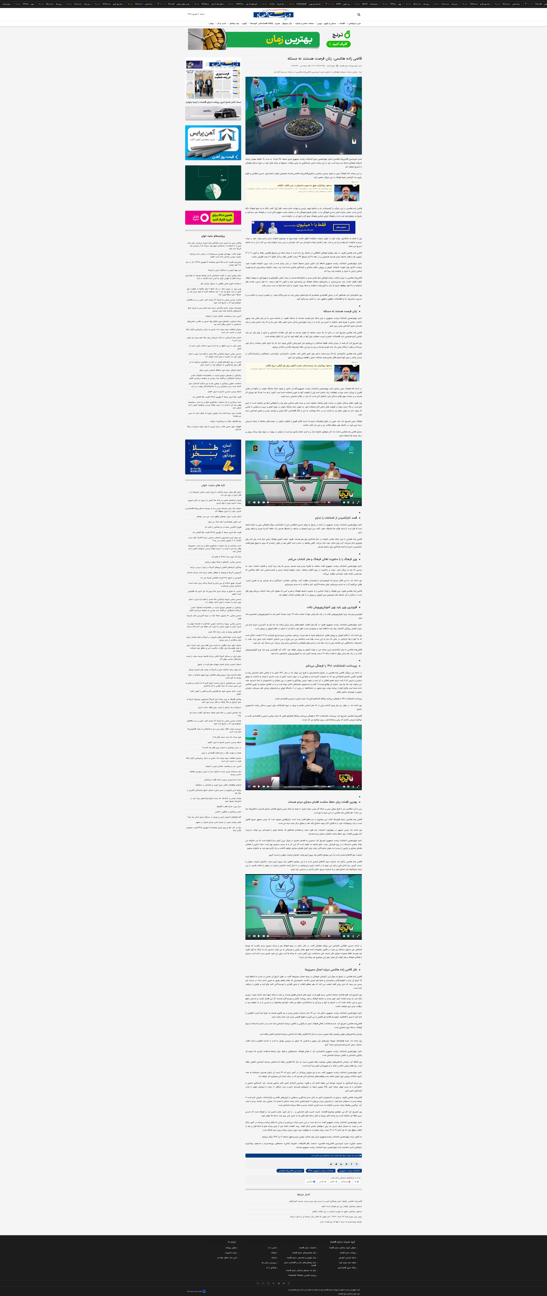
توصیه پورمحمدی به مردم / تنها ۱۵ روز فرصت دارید (341, 1221)
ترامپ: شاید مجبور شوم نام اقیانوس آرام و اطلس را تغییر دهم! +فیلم (215, 693)
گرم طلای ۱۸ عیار (533, 4)
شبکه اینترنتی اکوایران (347, 1257)
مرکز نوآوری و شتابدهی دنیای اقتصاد (301, 1257)
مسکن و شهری (330, 23)
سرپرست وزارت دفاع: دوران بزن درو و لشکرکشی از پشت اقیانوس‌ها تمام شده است (214, 730)
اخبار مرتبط (303, 1195)
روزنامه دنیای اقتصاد (348, 1252)
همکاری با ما (271, 1267)
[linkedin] (341, 1164)
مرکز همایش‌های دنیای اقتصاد (304, 1252)
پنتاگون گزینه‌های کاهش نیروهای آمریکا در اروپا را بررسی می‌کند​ (215, 567)
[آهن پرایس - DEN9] (213, 142)
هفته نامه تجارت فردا (347, 1262)
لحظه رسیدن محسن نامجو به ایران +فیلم (224, 391)
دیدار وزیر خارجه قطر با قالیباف (229, 806)
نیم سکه (369, 4)
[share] (268, 1283)
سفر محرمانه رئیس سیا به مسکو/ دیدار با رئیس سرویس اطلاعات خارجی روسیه (215, 773)
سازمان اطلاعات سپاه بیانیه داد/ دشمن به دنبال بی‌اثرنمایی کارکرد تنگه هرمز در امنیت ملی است (213, 331)
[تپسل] (253, 222)
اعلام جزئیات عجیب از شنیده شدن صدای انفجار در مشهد (218, 822)
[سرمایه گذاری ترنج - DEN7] (273, 39)
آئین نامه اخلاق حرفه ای (227, 1257)
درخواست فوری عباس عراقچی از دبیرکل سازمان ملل (220, 283)
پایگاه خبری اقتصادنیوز (347, 1267)
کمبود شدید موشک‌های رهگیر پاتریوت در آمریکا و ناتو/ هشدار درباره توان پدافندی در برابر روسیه (213, 639)
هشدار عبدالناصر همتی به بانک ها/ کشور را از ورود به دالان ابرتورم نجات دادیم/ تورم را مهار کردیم (214, 502)
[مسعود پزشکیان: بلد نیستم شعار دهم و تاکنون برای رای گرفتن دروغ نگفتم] (346, 373)
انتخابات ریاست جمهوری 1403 (320, 1170)
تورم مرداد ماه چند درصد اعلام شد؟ (227, 737)
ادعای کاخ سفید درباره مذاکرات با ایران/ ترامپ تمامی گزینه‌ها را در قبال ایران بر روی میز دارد (215, 494)
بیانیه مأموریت (231, 1252)
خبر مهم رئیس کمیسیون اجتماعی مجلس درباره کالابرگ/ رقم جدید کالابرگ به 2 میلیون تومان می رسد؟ (214, 539)
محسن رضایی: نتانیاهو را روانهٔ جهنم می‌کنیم (223, 562)
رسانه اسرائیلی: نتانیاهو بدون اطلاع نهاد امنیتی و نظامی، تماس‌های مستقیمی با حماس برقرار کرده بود (214, 323)
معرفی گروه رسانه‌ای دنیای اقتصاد (342, 1247)
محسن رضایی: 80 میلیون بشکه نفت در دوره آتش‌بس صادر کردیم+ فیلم (214, 617)
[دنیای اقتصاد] (273, 14)
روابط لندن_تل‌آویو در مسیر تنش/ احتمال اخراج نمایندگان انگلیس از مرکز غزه (214, 792)
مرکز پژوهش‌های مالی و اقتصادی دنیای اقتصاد (300, 1264)
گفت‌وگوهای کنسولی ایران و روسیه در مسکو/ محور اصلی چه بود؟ (214, 817)
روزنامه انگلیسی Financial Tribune (302, 1275)
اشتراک (273, 1257)
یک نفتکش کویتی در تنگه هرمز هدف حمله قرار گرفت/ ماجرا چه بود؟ (215, 714)
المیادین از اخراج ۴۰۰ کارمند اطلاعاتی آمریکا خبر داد (220, 578)
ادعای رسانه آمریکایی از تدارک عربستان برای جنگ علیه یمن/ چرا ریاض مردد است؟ (214, 339)
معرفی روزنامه (231, 1247)
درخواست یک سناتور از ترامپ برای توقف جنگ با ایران (219, 707)
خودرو (277, 23)
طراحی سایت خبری (196, 1291)
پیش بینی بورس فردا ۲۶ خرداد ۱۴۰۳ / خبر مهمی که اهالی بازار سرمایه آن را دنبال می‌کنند (326, 1216)
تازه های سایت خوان (213, 485)
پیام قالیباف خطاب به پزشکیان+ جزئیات (225, 421)
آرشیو (244, 23)
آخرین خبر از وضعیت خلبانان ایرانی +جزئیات (223, 316)
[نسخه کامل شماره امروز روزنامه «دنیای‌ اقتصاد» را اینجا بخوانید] (213, 78)
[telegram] (336, 1164)
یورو (314, 4)
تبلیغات (273, 1252)
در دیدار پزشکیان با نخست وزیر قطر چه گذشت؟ (221, 747)
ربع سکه (340, 4)
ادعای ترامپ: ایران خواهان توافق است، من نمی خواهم (219, 516)
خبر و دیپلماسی (354, 23)
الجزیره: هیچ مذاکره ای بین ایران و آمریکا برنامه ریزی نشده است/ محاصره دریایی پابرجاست (214, 584)
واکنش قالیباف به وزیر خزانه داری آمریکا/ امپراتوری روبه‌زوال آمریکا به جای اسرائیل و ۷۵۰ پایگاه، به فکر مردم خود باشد (213, 701)
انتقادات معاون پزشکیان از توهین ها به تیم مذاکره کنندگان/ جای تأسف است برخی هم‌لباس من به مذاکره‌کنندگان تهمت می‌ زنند (215, 385)
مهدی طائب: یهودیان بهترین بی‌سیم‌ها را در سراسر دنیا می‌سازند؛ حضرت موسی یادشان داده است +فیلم (215, 255)
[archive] (258, 1283)
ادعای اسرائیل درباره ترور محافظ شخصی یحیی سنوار (220, 370)
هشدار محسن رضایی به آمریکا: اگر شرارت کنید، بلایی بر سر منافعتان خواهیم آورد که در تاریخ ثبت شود (214, 301)
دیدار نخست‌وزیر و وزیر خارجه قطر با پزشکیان (222, 779)
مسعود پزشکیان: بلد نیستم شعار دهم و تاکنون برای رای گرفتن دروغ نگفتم (299, 365)
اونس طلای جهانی (465, 4)
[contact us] (263, 1283)
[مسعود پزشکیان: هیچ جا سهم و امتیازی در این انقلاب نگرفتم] (346, 193)
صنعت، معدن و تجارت (304, 23)
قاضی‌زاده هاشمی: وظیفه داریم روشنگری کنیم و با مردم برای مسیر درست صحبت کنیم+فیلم (325, 1201)
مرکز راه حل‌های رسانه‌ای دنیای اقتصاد (301, 1270)
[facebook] (351, 1164)
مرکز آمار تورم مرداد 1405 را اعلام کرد (226, 556)
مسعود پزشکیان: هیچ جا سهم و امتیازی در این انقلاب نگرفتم (305, 185)
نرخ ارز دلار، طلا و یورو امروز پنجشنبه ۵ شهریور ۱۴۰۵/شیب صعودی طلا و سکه (213, 829)
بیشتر (211, 23)
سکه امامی (430, 4)
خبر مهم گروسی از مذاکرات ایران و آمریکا (224, 270)
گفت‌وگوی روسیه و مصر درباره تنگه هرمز (224, 632)
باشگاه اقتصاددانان (265, 23)
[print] (331, 1164)
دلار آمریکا (195, 4)
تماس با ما (272, 1247)
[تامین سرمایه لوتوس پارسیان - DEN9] (213, 182)
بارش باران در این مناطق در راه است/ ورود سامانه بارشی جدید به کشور (215, 347)
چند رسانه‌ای (234, 23)
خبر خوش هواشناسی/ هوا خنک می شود (224, 521)
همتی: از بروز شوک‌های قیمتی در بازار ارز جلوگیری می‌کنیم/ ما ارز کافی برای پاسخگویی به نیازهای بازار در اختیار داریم (215, 363)
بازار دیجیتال (287, 23)
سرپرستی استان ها (269, 1262)
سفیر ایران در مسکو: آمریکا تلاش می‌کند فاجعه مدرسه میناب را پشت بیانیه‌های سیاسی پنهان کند (213, 658)
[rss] (273, 1283)
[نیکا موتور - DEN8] (213, 113)
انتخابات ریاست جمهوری (349, 1170)
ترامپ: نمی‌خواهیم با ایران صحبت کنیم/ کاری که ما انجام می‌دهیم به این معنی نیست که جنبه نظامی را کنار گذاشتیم (213, 684)
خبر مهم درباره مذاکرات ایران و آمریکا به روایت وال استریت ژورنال (215, 669)
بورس (319, 23)
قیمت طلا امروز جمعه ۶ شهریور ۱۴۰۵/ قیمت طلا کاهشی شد (216, 397)
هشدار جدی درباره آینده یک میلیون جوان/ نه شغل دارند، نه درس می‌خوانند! (214, 415)
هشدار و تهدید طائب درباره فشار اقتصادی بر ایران (221, 753)
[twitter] (346, 1164)
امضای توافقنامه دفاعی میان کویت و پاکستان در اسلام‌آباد (218, 785)
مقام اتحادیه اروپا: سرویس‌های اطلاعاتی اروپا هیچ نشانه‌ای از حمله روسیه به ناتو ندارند (214, 676)
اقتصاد (342, 23)
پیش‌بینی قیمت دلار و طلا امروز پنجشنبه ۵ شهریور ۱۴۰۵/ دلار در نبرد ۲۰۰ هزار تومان (213, 263)
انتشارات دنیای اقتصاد (307, 1247)
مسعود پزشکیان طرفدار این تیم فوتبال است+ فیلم (342, 1206)
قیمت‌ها (253, 23)
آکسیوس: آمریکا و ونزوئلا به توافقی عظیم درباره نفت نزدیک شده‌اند (214, 572)
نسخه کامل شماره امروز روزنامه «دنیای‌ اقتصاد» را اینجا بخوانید (213, 102)
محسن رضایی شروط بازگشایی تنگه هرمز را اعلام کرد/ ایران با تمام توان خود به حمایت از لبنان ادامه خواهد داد (215, 355)
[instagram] (289, 1283)
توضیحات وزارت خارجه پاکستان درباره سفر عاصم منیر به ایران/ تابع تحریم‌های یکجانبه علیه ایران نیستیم (214, 309)
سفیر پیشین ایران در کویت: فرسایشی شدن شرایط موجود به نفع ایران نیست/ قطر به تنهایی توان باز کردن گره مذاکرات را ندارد (213, 277)
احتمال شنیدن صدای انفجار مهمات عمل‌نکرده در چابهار (219, 664)
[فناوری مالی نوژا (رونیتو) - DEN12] (213, 457)
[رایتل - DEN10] (213, 218)
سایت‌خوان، (350, 1155)
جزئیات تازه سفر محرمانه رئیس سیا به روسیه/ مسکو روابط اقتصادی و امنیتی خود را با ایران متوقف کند (213, 510)
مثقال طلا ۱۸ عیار (499, 4)
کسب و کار (221, 23)
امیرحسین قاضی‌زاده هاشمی (290, 1170)
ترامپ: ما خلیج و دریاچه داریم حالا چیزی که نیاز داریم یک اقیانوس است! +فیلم (214, 593)
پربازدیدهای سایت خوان (213, 236)
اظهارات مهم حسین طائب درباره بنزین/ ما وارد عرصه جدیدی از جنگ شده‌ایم (214, 428)
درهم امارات (288, 4)
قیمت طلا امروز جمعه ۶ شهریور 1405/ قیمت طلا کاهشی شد (216, 532)
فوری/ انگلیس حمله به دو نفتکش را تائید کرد (223, 527)
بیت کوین (261, 4)
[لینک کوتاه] (356, 1164)
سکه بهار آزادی (400, 4)
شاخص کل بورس (229, 4)
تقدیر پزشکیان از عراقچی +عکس (228, 811)
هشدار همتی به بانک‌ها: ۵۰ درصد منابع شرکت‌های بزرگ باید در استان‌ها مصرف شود (215, 800)
